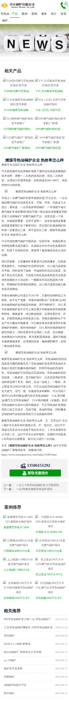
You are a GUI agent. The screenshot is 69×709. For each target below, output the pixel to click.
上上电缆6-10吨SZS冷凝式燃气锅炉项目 (19, 569)
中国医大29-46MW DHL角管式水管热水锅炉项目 (51, 532)
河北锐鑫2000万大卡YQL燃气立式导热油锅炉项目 (51, 598)
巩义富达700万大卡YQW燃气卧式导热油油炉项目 (51, 574)
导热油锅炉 (5, 17)
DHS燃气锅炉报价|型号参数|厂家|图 (51, 129)
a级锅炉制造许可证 (15, 685)
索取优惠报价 (38, 473)
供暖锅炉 (9, 676)
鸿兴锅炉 (9, 635)
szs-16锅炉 (10, 660)
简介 (54, 13)
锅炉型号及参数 (13, 668)
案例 (24, 13)
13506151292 (38, 465)
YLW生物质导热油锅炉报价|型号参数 (19, 110)
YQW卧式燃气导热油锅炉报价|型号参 (19, 91)
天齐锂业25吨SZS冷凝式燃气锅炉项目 (51, 550)
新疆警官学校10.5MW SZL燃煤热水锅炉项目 (19, 527)
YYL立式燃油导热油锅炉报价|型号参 (51, 91)
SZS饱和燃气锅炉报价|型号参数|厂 (19, 129)
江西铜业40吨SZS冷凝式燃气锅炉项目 (19, 550)
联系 (64, 13)
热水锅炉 (9, 693)
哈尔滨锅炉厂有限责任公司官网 (22, 652)
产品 (15, 13)
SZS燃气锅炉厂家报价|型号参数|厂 (19, 148)
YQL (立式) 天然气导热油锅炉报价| (51, 110)
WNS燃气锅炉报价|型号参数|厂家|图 (51, 148)
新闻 (34, 13)
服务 (44, 13)
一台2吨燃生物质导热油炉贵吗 (34, 489)
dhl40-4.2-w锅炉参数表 (17, 643)
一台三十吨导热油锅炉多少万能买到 (37, 485)
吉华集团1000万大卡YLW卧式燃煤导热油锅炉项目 (19, 598)
